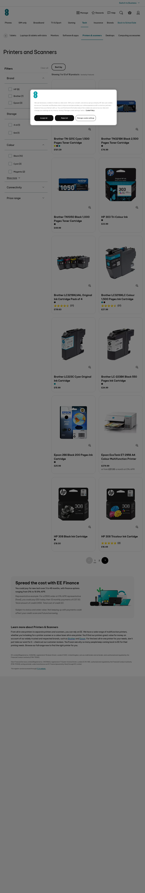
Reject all (64, 118)
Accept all (43, 118)
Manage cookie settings (85, 118)
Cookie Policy (90, 110)
